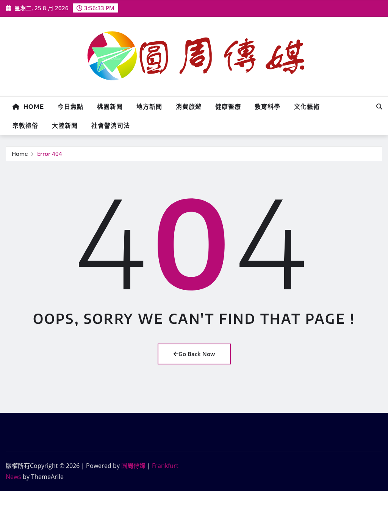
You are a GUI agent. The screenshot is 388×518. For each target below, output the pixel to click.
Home (32, 106)
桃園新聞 (110, 106)
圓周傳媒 (133, 465)
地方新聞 (149, 106)
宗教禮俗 (25, 125)
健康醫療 (228, 106)
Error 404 (49, 153)
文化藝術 (307, 106)
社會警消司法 (110, 125)
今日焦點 (70, 106)
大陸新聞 (65, 125)
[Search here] (379, 106)
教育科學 (267, 106)
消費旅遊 (189, 106)
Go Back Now (196, 354)
